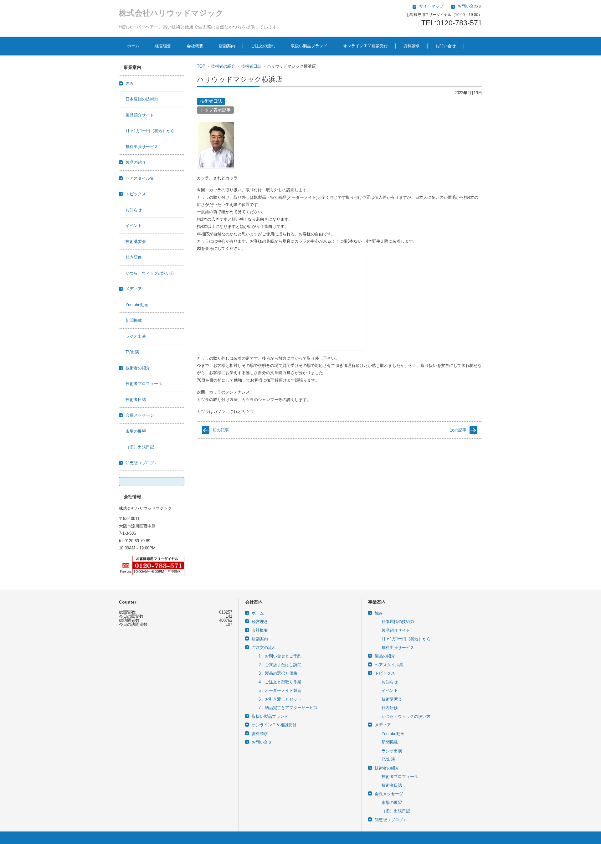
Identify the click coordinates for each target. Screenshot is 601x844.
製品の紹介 (136, 162)
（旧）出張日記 (140, 447)
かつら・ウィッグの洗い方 (150, 273)
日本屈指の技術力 (142, 99)
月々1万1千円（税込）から (150, 130)
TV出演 (132, 352)
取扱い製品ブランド (309, 46)
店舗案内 (227, 46)
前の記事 (221, 430)
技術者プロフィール (144, 383)
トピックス (136, 194)
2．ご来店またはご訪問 (280, 664)
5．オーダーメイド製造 (280, 690)
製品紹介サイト (140, 115)
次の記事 (458, 430)
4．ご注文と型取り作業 (280, 682)
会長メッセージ (140, 415)
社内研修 (134, 257)
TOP (201, 66)
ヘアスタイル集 (140, 178)
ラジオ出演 (136, 336)
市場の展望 (136, 431)
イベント (134, 225)
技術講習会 (136, 241)
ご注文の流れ (263, 46)
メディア (134, 288)
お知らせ (134, 210)
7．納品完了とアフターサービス (288, 707)
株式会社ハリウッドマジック (171, 12)
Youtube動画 (137, 304)
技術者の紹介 (223, 66)
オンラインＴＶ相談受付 (365, 46)
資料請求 (411, 46)
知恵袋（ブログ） (142, 463)
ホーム (133, 46)
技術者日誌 (251, 66)
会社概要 (195, 46)
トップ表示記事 (215, 109)
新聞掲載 (134, 320)
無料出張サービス (142, 146)
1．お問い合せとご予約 (280, 656)
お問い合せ (445, 46)
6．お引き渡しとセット (280, 699)
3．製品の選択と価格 (278, 673)
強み (130, 83)
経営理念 (163, 46)
